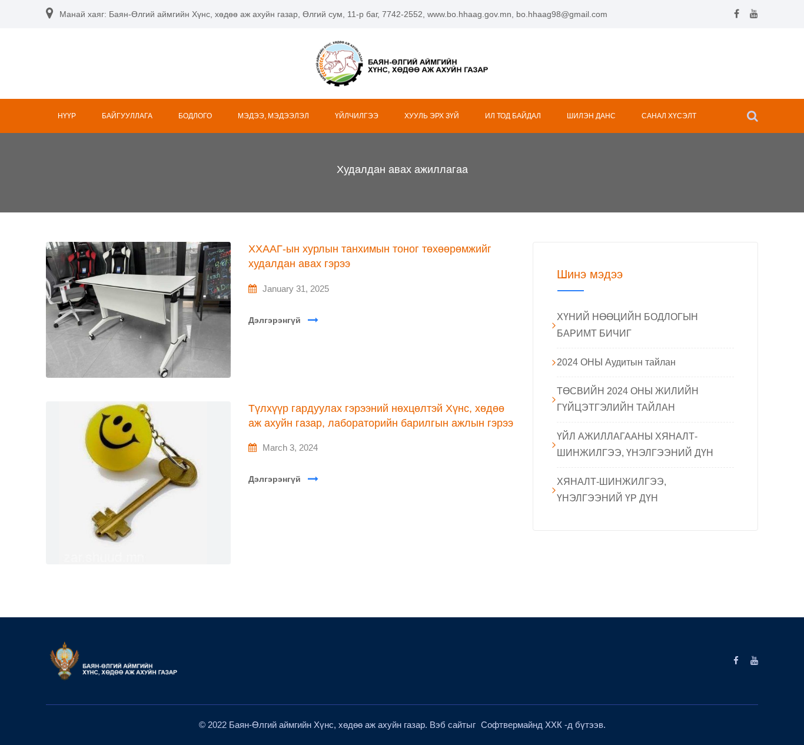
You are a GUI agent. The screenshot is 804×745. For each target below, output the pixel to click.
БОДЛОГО (195, 116)
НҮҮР (67, 116)
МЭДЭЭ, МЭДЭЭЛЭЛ (273, 116)
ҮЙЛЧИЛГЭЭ (356, 116)
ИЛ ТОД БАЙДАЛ (513, 116)
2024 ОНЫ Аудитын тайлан (616, 362)
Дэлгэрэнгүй (274, 320)
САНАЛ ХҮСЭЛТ (669, 116)
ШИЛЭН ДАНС (591, 116)
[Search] (752, 115)
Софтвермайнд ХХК (522, 725)
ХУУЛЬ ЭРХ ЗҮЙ (431, 116)
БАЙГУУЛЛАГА (127, 116)
